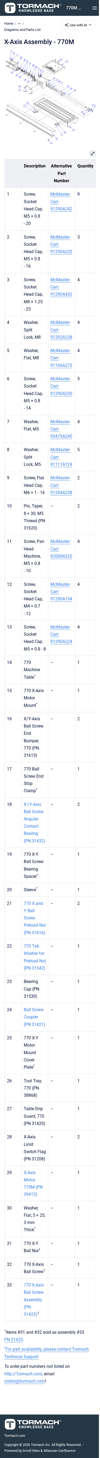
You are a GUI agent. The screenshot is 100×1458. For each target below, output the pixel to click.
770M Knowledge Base (73, 7)
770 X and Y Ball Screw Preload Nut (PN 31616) (34, 918)
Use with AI (78, 25)
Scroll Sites (31, 1451)
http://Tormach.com (23, 1373)
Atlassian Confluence (59, 1451)
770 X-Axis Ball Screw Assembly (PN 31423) (33, 1299)
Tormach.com (14, 1436)
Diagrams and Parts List (22, 30)
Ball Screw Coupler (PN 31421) (34, 1017)
